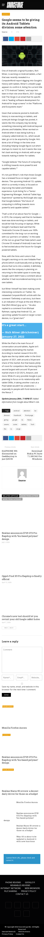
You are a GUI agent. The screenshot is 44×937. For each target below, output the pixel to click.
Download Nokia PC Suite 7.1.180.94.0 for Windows (34, 455)
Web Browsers (8, 706)
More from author (29, 496)
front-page (29, 415)
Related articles (10, 496)
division (7, 415)
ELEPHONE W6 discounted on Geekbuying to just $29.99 (9, 455)
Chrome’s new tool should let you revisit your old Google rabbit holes (21, 618)
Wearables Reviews (20, 885)
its (22, 420)
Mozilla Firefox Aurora (14, 727)
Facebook (17, 415)
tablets (24, 424)
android (16, 411)
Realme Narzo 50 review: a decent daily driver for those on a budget (20, 792)
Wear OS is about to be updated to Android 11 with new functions (26, 839)
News (29, 420)
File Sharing (10, 891)
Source (4, 32)
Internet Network (10, 888)
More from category (12, 499)
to (11, 429)
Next (11, 628)
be (35, 411)
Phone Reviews (8, 769)
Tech (32, 424)
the (5, 429)
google (14, 420)
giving (6, 420)
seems (6, 424)
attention (27, 411)
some (15, 424)
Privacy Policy (28, 891)
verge (18, 429)
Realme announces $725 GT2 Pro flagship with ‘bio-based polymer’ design (20, 536)
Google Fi (5, 14)
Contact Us (22, 894)
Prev (6, 628)
